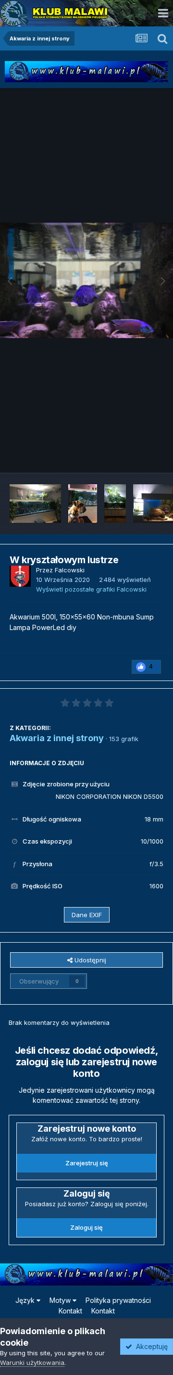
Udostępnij (89, 960)
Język (26, 1300)
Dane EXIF (87, 915)
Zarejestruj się (86, 1163)
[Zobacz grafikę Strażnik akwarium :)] (82, 503)
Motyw (61, 1300)
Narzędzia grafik (126, 455)
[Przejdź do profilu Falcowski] (20, 576)
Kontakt (70, 1311)
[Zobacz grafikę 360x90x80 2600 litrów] (35, 503)
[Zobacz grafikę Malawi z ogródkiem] (115, 503)
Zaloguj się (86, 1227)
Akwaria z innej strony (57, 738)
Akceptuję (150, 1346)
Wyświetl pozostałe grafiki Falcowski (91, 589)
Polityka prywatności (118, 1300)
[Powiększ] (86, 280)
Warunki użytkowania (32, 1362)
